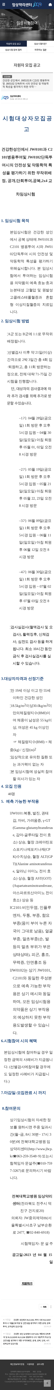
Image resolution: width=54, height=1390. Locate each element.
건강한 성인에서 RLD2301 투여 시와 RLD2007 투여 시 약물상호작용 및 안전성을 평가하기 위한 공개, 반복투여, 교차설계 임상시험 (27, 1323)
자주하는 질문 (40, 49)
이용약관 (30, 1364)
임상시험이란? (40, 43)
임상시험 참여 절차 (13, 49)
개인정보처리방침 (17, 1364)
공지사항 (40, 1364)
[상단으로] (47, 1383)
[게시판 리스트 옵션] (51, 1306)
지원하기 (27, 1283)
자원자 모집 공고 (13, 43)
